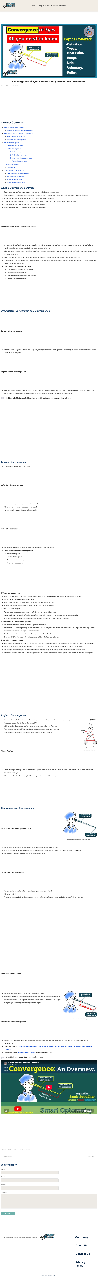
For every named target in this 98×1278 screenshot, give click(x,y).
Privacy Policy (80, 1264)
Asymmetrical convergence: (16, 140)
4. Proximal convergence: (18, 161)
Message (4, 1193)
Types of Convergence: (11, 143)
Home (34, 6)
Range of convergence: (14, 179)
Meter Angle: (11, 167)
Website (3, 1185)
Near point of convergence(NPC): (18, 173)
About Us (81, 1245)
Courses (47, 6)
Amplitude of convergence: (16, 183)
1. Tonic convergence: (17, 152)
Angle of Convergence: (11, 164)
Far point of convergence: (15, 176)
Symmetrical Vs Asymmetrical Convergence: (19, 133)
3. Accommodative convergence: (21, 158)
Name (3, 1169)
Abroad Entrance (59, 6)
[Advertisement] (49, 102)
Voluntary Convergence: (15, 146)
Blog (40, 6)
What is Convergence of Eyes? (14, 127)
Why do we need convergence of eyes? (20, 130)
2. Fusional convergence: (18, 155)
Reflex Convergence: (14, 149)
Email (3, 1177)
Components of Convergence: (14, 170)
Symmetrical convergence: (16, 136)
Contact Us (83, 1254)
